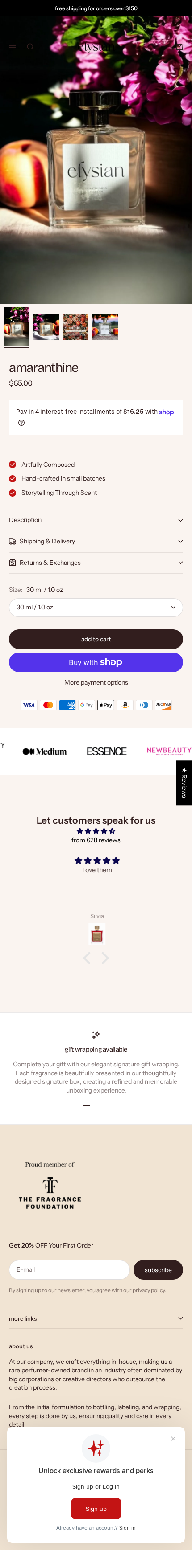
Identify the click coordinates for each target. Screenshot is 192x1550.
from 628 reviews (96, 840)
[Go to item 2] (46, 327)
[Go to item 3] (75, 327)
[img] (96, 831)
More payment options (96, 682)
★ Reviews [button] (184, 782)
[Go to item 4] (105, 327)
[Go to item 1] (16, 326)
